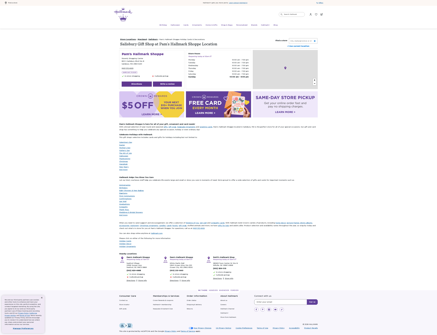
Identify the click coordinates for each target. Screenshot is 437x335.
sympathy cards (218, 223)
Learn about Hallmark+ (238, 3)
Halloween (123, 156)
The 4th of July (125, 153)
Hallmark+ (224, 313)
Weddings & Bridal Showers (131, 212)
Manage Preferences (23, 328)
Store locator (124, 304)
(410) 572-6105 (127, 68)
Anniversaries (124, 185)
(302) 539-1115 (219, 268)
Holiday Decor (125, 244)
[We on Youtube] (275, 309)
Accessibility (294, 328)
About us (223, 300)
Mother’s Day (124, 148)
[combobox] (292, 14)
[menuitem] (163, 25)
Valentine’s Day (125, 142)
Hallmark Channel (227, 309)
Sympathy (123, 207)
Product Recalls (311, 328)
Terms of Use (262, 328)
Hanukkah (123, 164)
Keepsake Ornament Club (163, 309)
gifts (166, 127)
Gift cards (123, 309)
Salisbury (153, 39)
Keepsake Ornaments (186, 127)
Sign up (312, 302)
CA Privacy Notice (223, 328)
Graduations (124, 204)
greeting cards (206, 127)
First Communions (127, 196)
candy (169, 226)
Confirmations (125, 199)
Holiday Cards (125, 241)
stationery (134, 226)
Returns (190, 309)
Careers (223, 304)
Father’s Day (124, 150)
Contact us (123, 300)
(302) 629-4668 (134, 270)
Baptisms (123, 193)
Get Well (122, 201)
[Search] (281, 14)
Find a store (12, 3)
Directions (136, 84)
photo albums (306, 223)
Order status (191, 300)
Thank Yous (124, 210)
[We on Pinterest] (263, 309)
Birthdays (123, 188)
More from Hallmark (228, 317)
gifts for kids (223, 226)
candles (162, 226)
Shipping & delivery (194, 304)
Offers (321, 3)
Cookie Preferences (244, 328)
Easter (122, 145)
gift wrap (172, 127)
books (175, 226)
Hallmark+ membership (162, 304)
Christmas (123, 161)
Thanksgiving (124, 159)
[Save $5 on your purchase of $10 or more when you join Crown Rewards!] (151, 104)
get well (203, 223)
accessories (124, 226)
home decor (281, 223)
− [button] (314, 83)
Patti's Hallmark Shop (224, 257)
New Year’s (123, 167)
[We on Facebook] (256, 309)
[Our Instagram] (269, 309)
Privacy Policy (279, 328)
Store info (142, 280)
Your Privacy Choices (202, 328)
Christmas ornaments (149, 226)
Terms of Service (188, 331)
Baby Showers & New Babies (131, 190)
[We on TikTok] (282, 309)
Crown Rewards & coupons (163, 300)
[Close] (41, 297)
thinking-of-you (192, 223)
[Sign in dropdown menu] (310, 14)
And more (123, 170)
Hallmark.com (157, 233)
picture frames (293, 223)
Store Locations (128, 39)
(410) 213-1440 (176, 270)
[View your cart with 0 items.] (321, 14)
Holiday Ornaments (127, 246)
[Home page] (123, 14)
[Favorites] (316, 14)
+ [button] (314, 80)
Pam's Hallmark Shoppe (138, 257)
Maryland (142, 39)
